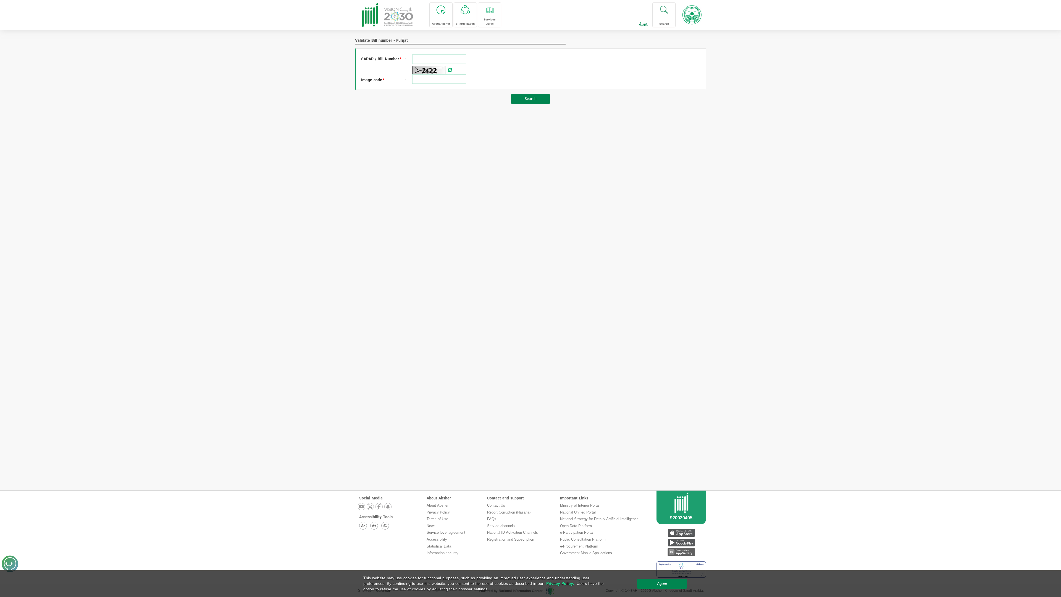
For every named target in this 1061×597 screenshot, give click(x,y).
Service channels (501, 525)
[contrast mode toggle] (385, 526)
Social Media (371, 498)
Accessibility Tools (376, 517)
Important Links (574, 498)
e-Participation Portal (576, 532)
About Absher (439, 498)
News (431, 525)
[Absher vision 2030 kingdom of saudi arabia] (387, 12)
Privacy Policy (438, 512)
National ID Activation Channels (512, 532)
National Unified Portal (578, 512)
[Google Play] (681, 542)
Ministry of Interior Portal (580, 505)
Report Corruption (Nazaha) (508, 512)
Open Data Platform (576, 525)
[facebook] (379, 507)
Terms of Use (437, 518)
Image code (371, 80)
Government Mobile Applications (586, 552)
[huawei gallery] (681, 552)
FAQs (491, 518)
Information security (442, 552)
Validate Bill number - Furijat (381, 40)
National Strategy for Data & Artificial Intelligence (599, 518)
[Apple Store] (681, 533)
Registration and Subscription (510, 539)
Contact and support (505, 498)
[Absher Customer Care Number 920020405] (681, 514)
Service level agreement (446, 532)
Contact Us (496, 505)
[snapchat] (388, 507)
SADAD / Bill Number (380, 59)
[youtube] (362, 507)
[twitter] (370, 507)
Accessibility (437, 539)
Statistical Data (439, 546)
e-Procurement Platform (579, 546)
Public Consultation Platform (583, 539)
